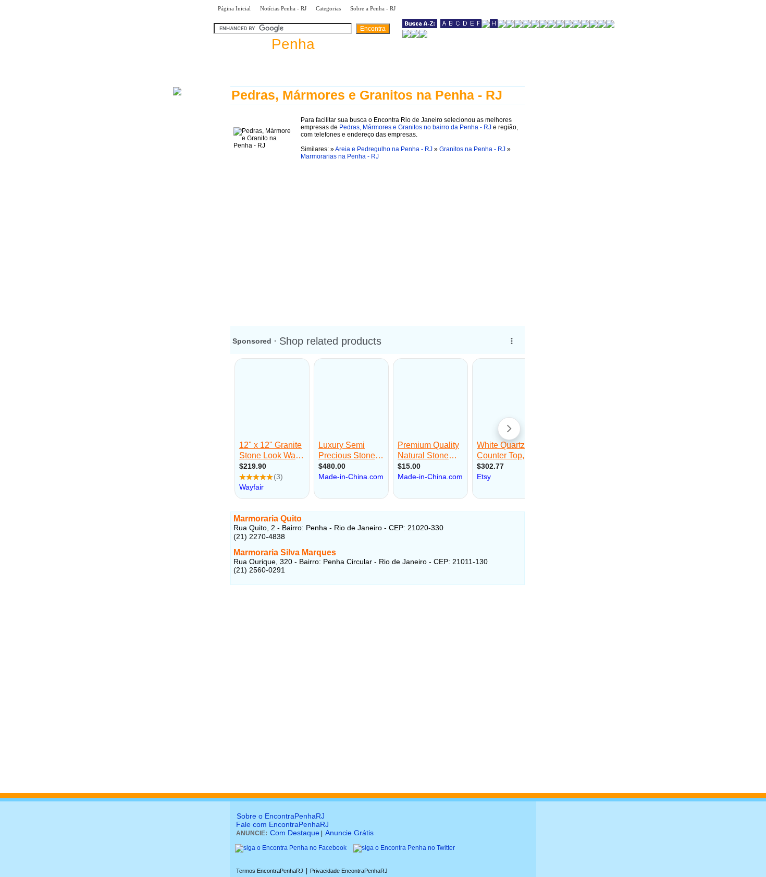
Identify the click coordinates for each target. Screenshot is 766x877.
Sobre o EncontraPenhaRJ (281, 816)
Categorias (328, 8)
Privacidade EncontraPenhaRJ (349, 871)
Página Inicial (234, 8)
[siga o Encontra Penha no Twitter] (404, 847)
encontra (264, 44)
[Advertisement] (377, 236)
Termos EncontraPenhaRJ (269, 871)
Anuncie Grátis (349, 833)
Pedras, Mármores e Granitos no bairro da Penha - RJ (415, 127)
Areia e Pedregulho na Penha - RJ (384, 149)
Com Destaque (294, 833)
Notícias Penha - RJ (283, 8)
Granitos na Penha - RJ (472, 149)
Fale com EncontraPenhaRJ (282, 824)
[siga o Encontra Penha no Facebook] (291, 847)
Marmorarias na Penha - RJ (340, 156)
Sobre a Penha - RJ (373, 8)
